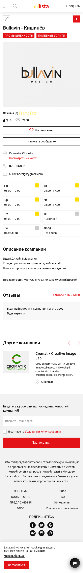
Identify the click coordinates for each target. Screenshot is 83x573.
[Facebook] (34, 525)
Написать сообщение (41, 141)
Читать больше (14, 555)
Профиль (73, 6)
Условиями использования (43, 431)
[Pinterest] (51, 533)
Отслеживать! (44, 130)
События (20, 491)
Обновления (62, 502)
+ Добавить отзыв (66, 294)
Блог (20, 508)
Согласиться (16, 565)
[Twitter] (43, 525)
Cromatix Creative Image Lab (55, 355)
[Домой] (41, 6)
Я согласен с (16, 431)
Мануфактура (33, 279)
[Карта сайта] (6, 18)
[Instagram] (43, 533)
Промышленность (19, 35)
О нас (62, 491)
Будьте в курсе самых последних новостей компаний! (35, 408)
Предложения (21, 502)
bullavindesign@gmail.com (26, 174)
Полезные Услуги (51, 35)
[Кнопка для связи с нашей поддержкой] (75, 563)
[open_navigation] (5, 6)
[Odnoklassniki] (51, 525)
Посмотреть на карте (23, 158)
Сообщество (20, 496)
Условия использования (62, 508)
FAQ (62, 496)
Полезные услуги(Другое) (60, 279)
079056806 (17, 166)
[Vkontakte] (34, 533)
